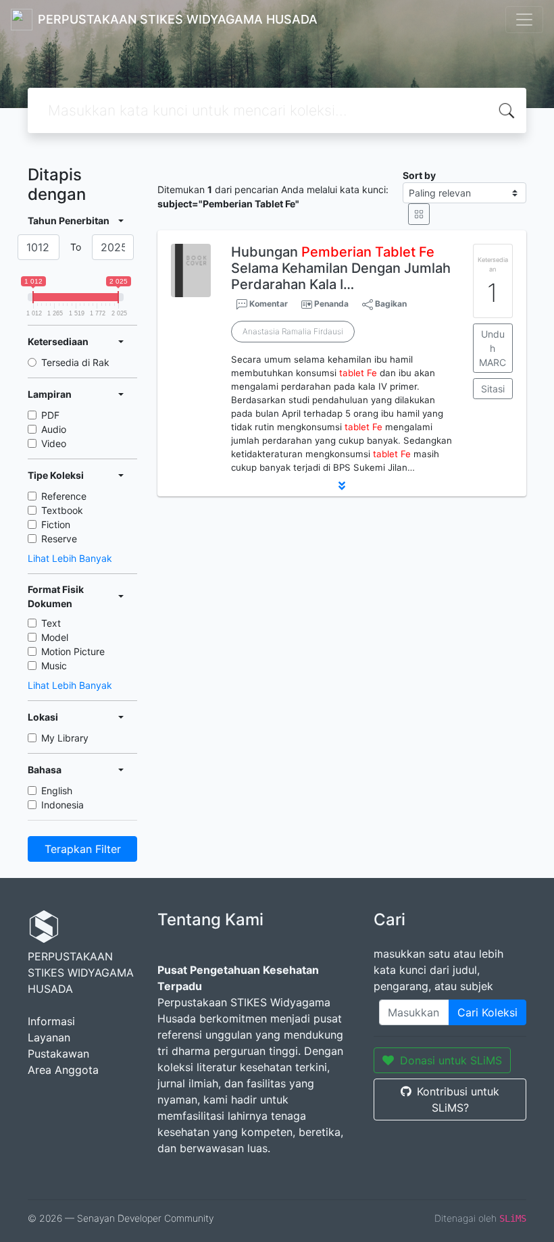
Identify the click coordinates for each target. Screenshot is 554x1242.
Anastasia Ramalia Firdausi (293, 331)
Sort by (419, 175)
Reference (63, 496)
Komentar (267, 304)
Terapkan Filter (83, 849)
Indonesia (62, 804)
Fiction (55, 524)
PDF (50, 415)
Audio (53, 429)
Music (54, 665)
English (56, 790)
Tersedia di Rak (75, 362)
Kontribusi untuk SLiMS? (458, 1099)
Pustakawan (58, 1053)
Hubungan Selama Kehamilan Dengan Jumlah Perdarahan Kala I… (341, 268)
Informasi (51, 1021)
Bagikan (390, 304)
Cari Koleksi (487, 1012)
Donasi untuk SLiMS (451, 1060)
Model (54, 637)
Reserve (59, 538)
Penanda (331, 304)
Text (51, 623)
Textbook (62, 510)
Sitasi (493, 388)
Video (53, 443)
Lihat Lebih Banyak (70, 558)
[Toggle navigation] (524, 19)
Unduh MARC (492, 348)
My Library (65, 738)
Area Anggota (63, 1070)
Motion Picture (73, 651)
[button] (341, 485)
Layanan (49, 1037)
